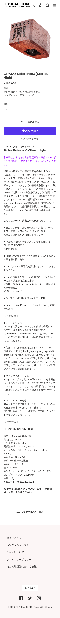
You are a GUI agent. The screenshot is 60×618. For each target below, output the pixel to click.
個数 (6, 104)
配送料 (7, 91)
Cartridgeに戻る (33, 512)
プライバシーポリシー (19, 559)
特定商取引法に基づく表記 (22, 566)
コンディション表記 (18, 545)
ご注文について (15, 552)
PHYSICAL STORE (24, 607)
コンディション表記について (19, 95)
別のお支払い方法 (30, 139)
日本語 (29, 587)
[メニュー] (54, 5)
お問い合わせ (14, 538)
